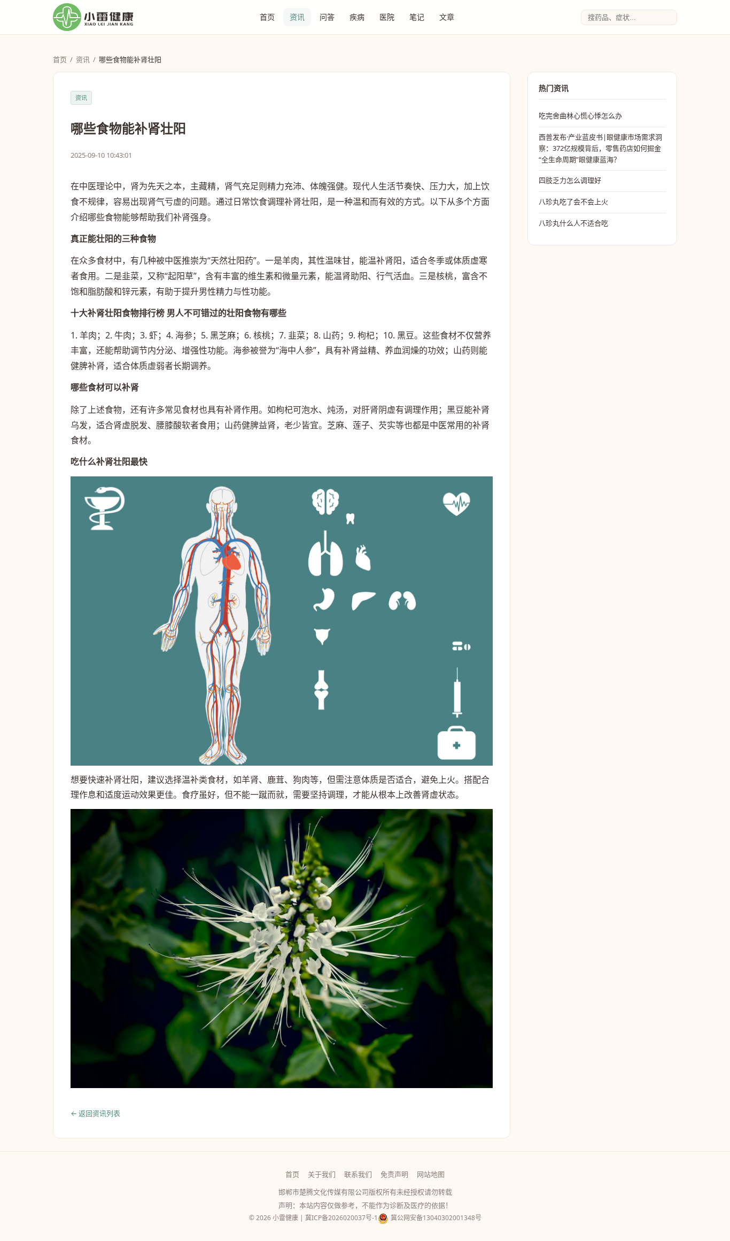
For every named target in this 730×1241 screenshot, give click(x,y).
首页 (267, 17)
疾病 (357, 17)
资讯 (297, 17)
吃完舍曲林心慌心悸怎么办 (580, 115)
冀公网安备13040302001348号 (436, 1217)
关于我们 (322, 1174)
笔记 (416, 17)
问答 (327, 17)
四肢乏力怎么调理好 (570, 180)
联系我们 (358, 1174)
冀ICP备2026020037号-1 (341, 1217)
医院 (386, 17)
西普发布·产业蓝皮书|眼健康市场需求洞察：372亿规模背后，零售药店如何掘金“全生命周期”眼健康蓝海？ (600, 148)
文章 (446, 17)
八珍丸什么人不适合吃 (573, 223)
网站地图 (431, 1174)
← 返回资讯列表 (95, 1113)
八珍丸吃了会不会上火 (573, 201)
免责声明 (394, 1174)
